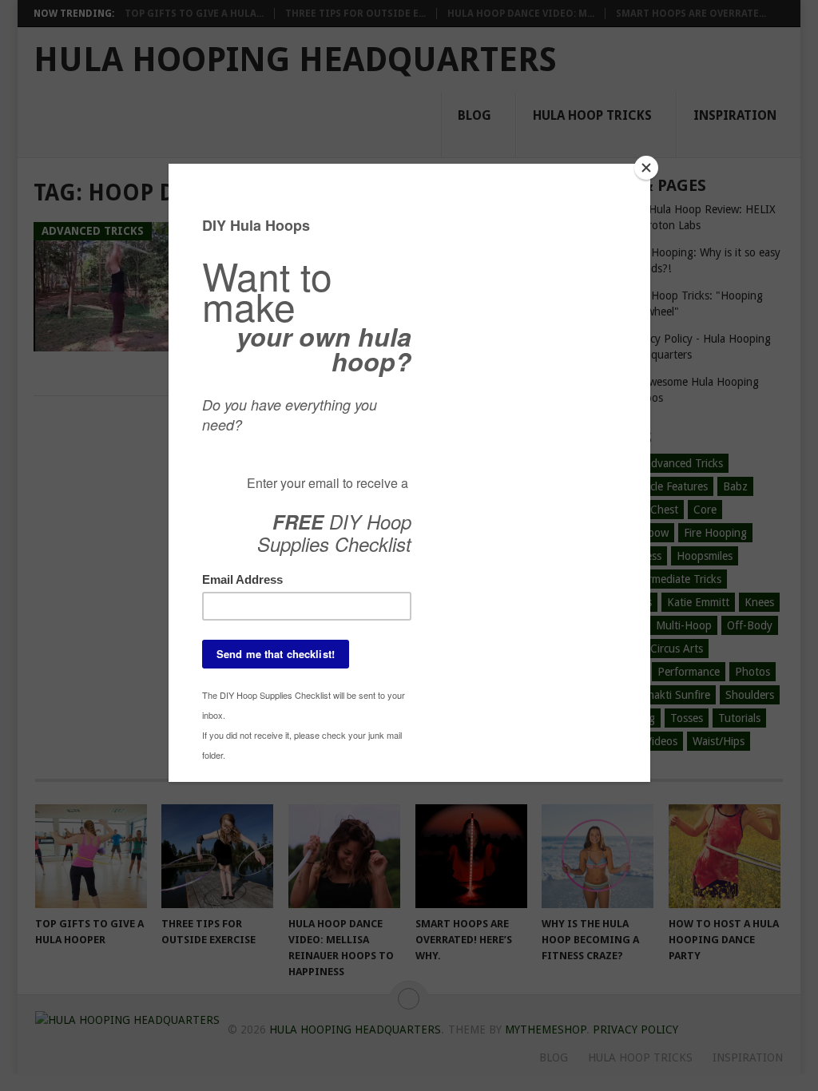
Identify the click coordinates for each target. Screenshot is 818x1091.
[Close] (646, 168)
